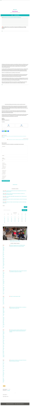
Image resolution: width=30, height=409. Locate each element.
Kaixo (12, 15)
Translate (8, 390)
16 (25, 218)
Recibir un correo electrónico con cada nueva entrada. (4, 177)
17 (4, 219)
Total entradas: (5, 396)
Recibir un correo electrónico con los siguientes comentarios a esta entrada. (4, 172)
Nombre (3, 155)
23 (25, 219)
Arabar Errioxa (16, 15)
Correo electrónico (3, 159)
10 (4, 218)
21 (18, 219)
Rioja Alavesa (15, 11)
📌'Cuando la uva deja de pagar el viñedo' (14, 296)
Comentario (3, 146)
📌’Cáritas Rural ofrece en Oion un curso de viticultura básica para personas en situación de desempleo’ (14, 136)
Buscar (4, 205)
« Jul (3, 224)
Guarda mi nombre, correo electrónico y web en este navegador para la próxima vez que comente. (4, 166)
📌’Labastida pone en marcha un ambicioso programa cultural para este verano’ (17, 139)
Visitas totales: (5, 394)
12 (11, 218)
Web (2, 160)
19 (11, 219)
